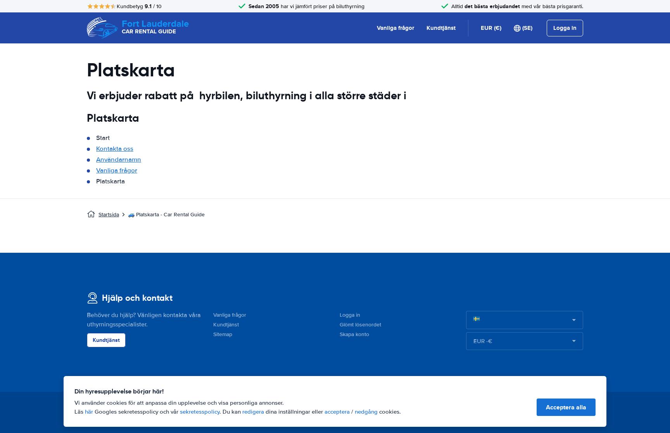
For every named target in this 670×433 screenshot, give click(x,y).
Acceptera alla (566, 407)
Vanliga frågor (395, 28)
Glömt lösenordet (360, 324)
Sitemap (222, 334)
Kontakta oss (114, 149)
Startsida (108, 214)
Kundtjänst (441, 28)
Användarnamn (118, 159)
